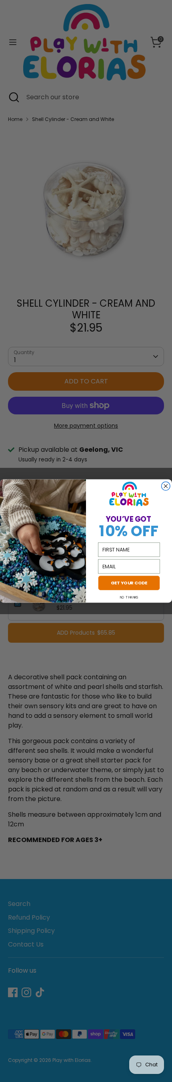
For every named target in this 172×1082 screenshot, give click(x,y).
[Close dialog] (166, 486)
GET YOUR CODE (129, 583)
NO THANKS (129, 597)
